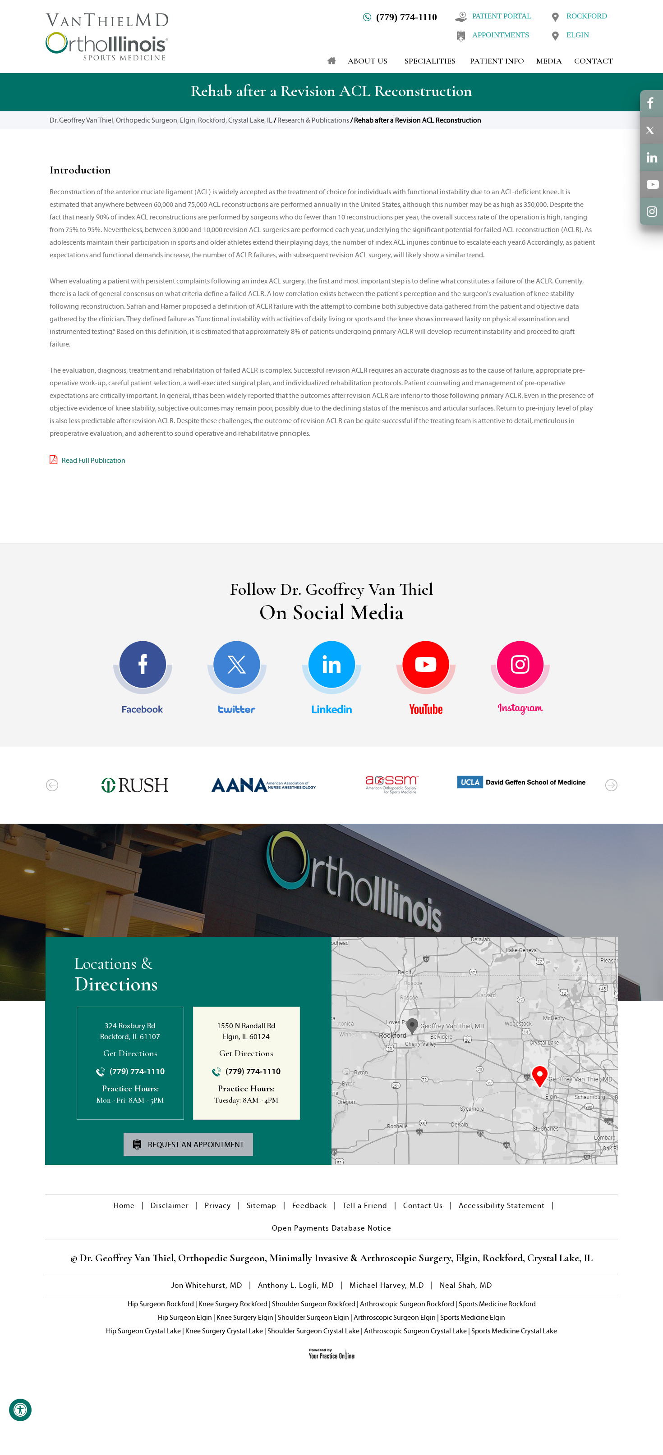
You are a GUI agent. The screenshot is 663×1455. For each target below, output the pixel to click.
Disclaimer (170, 1205)
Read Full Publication (93, 460)
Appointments (500, 35)
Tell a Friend (365, 1205)
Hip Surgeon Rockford (161, 1304)
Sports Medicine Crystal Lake (514, 1331)
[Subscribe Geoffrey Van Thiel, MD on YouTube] (426, 678)
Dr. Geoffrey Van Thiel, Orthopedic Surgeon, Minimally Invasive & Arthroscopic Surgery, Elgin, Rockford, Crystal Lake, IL (335, 1258)
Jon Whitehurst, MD (206, 1285)
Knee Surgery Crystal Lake (224, 1331)
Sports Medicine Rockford (497, 1304)
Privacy (218, 1205)
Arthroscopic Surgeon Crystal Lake (415, 1331)
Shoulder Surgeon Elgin (313, 1317)
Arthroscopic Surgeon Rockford (407, 1304)
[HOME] (327, 61)
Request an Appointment (195, 1144)
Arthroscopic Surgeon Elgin (395, 1317)
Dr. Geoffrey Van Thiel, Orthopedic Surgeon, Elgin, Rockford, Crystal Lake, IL (161, 120)
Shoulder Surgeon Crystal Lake (313, 1331)
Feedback (309, 1205)
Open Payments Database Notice (331, 1228)
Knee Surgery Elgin (244, 1317)
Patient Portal (501, 16)
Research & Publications (313, 120)
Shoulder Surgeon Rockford (313, 1304)
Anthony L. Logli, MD (296, 1285)
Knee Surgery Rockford (232, 1304)
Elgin (577, 35)
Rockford (586, 16)
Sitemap (261, 1205)
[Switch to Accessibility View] (20, 1410)
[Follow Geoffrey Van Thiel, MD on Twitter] (237, 678)
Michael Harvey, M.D (387, 1285)
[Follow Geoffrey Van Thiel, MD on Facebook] (143, 678)
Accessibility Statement (502, 1205)
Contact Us (423, 1205)
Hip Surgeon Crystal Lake (143, 1331)
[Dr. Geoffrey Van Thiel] (107, 36)
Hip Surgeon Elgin (185, 1317)
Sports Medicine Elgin (472, 1317)
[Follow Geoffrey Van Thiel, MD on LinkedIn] (332, 678)
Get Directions (130, 1053)
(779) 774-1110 (406, 17)
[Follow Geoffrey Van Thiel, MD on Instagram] (520, 678)
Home (124, 1205)
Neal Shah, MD (466, 1285)
